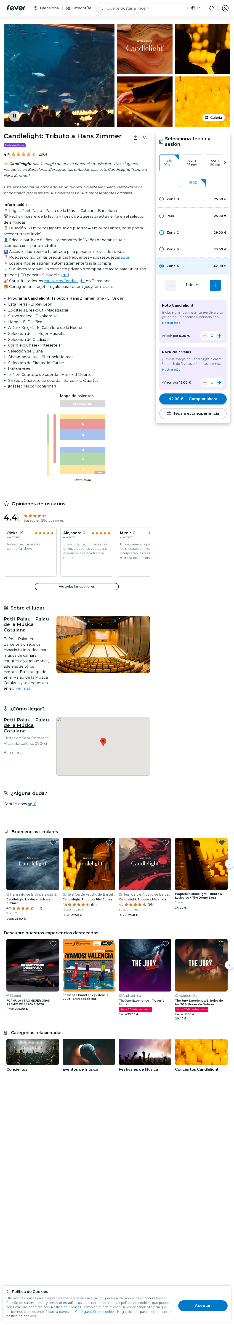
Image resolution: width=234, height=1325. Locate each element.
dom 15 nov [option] (192, 162)
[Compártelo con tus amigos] (135, 137)
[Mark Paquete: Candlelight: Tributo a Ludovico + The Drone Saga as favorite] (222, 842)
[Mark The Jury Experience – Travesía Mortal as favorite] (166, 944)
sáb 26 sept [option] (169, 162)
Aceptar (203, 1305)
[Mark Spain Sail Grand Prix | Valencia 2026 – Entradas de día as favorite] (109, 944)
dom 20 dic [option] (215, 162)
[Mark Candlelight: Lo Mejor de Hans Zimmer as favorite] (53, 842)
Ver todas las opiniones (77, 586)
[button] (193, 199)
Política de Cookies (66, 1307)
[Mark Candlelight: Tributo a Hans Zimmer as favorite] (145, 137)
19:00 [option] (193, 183)
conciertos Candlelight (64, 281)
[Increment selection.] (215, 285)
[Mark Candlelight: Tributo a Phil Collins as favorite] (109, 842)
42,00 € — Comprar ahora (193, 399)
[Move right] (229, 863)
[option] (193, 199)
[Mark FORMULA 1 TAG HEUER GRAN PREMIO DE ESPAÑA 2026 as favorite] (53, 944)
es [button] (199, 8)
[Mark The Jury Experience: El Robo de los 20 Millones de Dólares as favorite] (222, 944)
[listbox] (193, 163)
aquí (125, 257)
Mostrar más (171, 323)
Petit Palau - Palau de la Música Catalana (26, 725)
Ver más (23, 688)
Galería (216, 118)
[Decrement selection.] (170, 285)
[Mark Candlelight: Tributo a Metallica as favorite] (166, 842)
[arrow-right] (225, 163)
